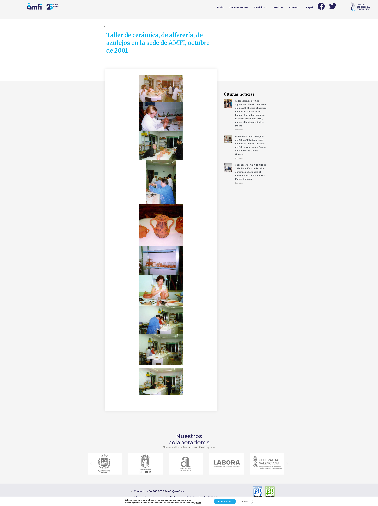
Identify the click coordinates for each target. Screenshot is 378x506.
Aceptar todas (224, 501)
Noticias (278, 7)
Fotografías (112, 26)
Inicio (220, 7)
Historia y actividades (129, 26)
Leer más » (239, 130)
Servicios (259, 7)
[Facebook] (321, 6)
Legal (309, 7)
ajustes (197, 502)
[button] (91, 464)
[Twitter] (333, 6)
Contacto (294, 7)
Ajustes (245, 501)
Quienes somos (238, 7)
